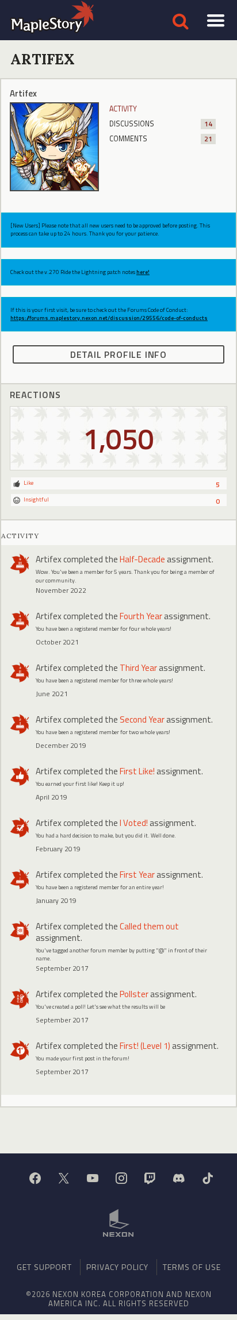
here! (143, 272)
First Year (137, 874)
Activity (123, 108)
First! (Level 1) (145, 1045)
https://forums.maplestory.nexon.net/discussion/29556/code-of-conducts (109, 318)
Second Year (142, 719)
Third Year (138, 667)
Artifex (49, 559)
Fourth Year (141, 616)
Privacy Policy (117, 1267)
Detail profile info (118, 354)
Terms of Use (192, 1267)
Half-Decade (142, 559)
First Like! (137, 771)
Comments (160, 138)
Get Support (44, 1267)
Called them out (149, 926)
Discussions (160, 123)
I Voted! (134, 822)
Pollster (134, 994)
